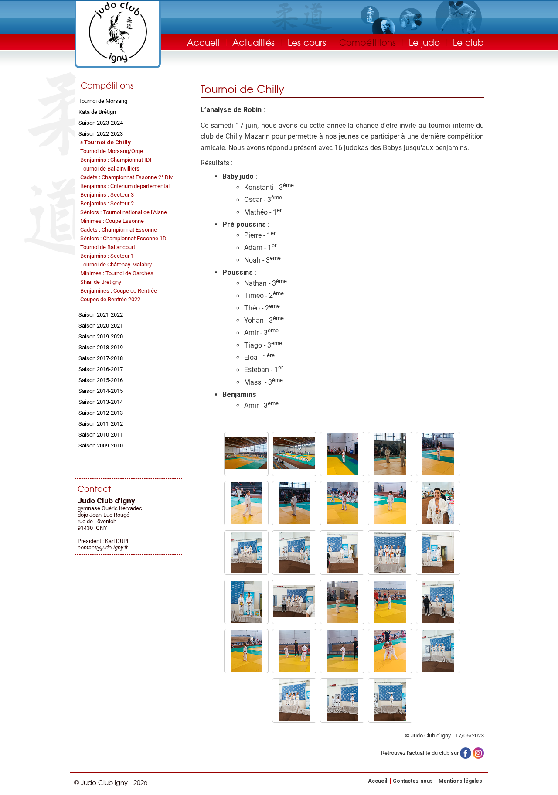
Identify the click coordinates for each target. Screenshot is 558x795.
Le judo (424, 42)
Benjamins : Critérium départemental (125, 186)
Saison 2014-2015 (100, 391)
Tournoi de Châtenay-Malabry (116, 264)
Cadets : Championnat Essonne (118, 229)
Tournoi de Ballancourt (107, 247)
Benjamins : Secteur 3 (107, 194)
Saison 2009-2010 (100, 445)
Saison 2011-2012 (100, 423)
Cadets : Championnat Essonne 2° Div (126, 177)
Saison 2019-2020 (100, 336)
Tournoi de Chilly (107, 142)
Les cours (307, 42)
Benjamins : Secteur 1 (107, 255)
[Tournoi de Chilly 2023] (246, 467)
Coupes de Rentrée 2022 (110, 299)
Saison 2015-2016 (100, 380)
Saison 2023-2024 (100, 122)
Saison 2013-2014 (100, 402)
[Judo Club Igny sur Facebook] (465, 752)
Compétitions (367, 42)
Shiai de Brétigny (100, 282)
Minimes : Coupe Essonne (112, 221)
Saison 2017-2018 (100, 358)
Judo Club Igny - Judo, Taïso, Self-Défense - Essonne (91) (117, 32)
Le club (468, 42)
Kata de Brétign (97, 112)
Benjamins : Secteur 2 (107, 203)
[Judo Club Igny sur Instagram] (478, 752)
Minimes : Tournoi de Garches (116, 273)
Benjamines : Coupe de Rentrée (118, 290)
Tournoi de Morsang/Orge (111, 151)
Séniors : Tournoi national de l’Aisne (123, 212)
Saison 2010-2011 (100, 434)
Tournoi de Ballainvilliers (110, 168)
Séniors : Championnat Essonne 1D (123, 238)
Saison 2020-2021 (100, 325)
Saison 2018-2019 (100, 347)
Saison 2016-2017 (100, 369)
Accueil (203, 42)
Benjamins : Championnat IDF (116, 160)
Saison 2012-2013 (100, 412)
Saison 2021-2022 (100, 314)
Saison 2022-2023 (100, 133)
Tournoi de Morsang (102, 101)
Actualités (253, 42)
